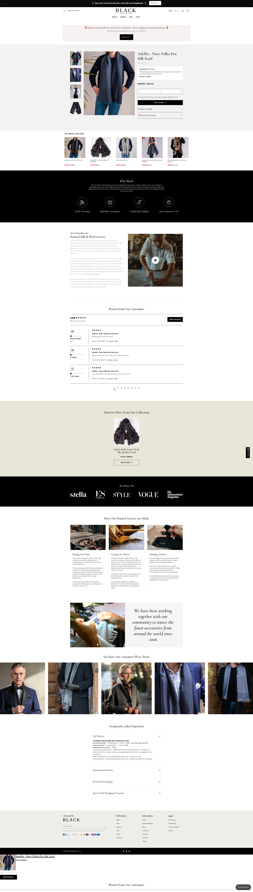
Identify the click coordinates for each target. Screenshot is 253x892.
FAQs (144, 820)
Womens (119, 827)
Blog (144, 827)
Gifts (138, 17)
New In (118, 820)
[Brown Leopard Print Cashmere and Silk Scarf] (178, 147)
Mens (118, 823)
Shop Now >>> (149, 3)
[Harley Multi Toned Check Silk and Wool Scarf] (100, 147)
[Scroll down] (75, 115)
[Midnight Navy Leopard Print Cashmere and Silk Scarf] (152, 147)
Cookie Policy (172, 823)
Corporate (119, 838)
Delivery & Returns (147, 115)
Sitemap (171, 830)
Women (123, 17)
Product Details (145, 109)
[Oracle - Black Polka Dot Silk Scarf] (74, 147)
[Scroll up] (75, 51)
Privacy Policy (172, 820)
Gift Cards (145, 838)
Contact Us (146, 830)
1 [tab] (97, 644)
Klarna (144, 841)
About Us (145, 834)
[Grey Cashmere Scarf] (126, 147)
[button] (178, 11)
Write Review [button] (175, 319)
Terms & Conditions (174, 827)
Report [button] (111, 341)
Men (130, 17)
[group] (80, 318)
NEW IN (114, 17)
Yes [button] (108, 341)
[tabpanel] (97, 625)
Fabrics (118, 834)
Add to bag (125, 462)
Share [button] (116, 341)
